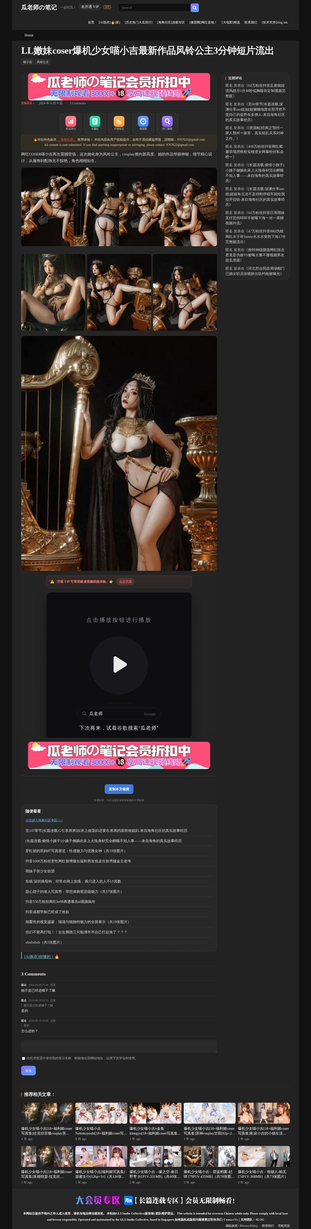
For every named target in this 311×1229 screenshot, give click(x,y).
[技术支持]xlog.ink (275, 22)
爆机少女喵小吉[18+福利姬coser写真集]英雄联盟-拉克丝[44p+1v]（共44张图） (46, 1176)
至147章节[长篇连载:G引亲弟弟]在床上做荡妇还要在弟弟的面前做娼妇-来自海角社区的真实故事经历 (106, 831)
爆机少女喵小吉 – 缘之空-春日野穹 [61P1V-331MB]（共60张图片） (155, 1176)
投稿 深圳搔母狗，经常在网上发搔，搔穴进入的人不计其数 (73, 881)
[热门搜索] (167, 123)
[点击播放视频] (119, 665)
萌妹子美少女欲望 (40, 871)
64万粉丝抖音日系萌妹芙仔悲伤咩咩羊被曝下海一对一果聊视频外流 (255, 218)
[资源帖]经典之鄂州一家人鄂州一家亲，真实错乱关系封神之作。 (254, 133)
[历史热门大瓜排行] (139, 22)
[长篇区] (95, 123)
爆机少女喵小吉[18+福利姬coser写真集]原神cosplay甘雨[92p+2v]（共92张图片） (209, 1133)
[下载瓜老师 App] (107, 7)
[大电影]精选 (231, 22)
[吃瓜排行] (71, 123)
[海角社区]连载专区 (171, 22)
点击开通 (125, 581)
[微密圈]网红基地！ (203, 22)
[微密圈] (143, 123)
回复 (53, 985)
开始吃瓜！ (28, 103)
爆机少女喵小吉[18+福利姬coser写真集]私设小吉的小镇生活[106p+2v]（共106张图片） (263, 1133)
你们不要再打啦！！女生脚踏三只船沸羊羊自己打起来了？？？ (76, 932)
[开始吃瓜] (119, 123)
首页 (91, 22)
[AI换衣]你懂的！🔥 (41, 957)
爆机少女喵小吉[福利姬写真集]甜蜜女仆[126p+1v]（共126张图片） (100, 1176)
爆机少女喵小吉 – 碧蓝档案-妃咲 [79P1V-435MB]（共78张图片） (208, 1176)
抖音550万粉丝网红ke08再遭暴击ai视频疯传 (60, 902)
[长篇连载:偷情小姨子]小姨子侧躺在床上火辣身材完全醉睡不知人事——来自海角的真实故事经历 (103, 841)
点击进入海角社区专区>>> (44, 820)
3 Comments (78, 103)
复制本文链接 (119, 789)
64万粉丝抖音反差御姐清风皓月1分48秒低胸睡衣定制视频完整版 (255, 91)
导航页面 (284, 1225)
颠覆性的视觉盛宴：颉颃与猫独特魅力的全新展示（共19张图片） (78, 922)
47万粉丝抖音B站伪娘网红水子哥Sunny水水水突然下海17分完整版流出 (255, 236)
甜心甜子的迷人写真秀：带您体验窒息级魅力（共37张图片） (74, 892)
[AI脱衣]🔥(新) (109, 22)
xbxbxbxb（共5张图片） (44, 942)
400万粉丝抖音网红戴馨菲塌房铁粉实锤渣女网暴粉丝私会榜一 (254, 152)
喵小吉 (27, 62)
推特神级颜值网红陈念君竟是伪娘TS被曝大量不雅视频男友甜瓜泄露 (255, 255)
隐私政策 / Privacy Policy (242, 1225)
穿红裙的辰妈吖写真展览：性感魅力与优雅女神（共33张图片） (76, 851)
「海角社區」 (66, 139)
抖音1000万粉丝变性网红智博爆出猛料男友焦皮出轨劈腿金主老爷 (78, 861)
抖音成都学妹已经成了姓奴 (47, 912)
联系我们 (251, 22)
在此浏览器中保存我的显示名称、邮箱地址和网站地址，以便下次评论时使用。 (82, 1058)
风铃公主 (43, 62)
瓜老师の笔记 (39, 7)
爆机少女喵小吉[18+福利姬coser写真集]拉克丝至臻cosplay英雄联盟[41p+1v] (46, 1133)
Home (29, 35)
